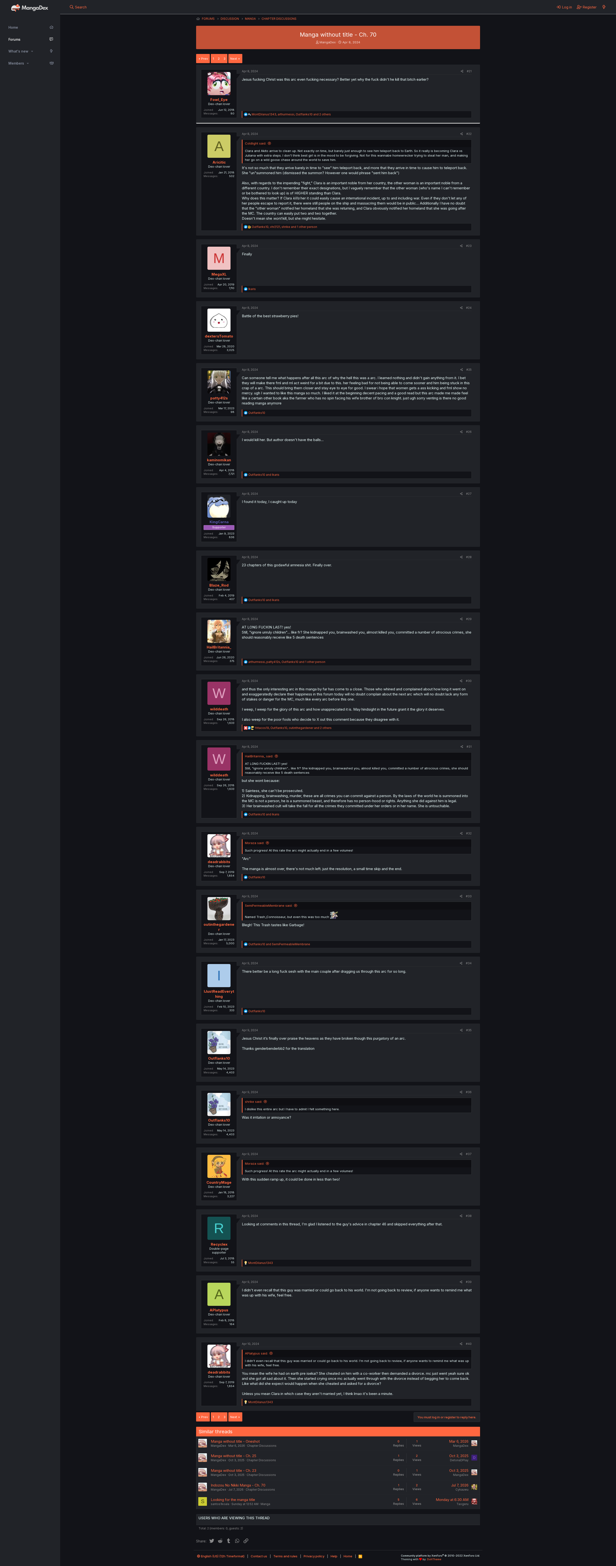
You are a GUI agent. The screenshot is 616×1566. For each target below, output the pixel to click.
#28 (469, 557)
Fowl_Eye (219, 99)
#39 (469, 1282)
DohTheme (434, 1559)
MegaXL (219, 274)
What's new (18, 51)
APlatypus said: (256, 1353)
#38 (469, 1216)
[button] (32, 51)
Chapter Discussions (261, 1445)
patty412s (219, 398)
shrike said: (253, 1101)
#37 (469, 1154)
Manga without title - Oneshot (235, 1441)
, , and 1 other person (284, 227)
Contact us (259, 1556)
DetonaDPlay (459, 1460)
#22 (469, 134)
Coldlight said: (255, 143)
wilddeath (219, 709)
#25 (469, 369)
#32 (469, 833)
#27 (469, 494)
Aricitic (219, 162)
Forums (14, 39)
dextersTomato (219, 336)
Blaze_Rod (219, 585)
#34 (469, 963)
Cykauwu (462, 1489)
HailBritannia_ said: (259, 756)
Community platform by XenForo (440, 1555)
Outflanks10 (219, 1058)
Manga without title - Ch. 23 (233, 1470)
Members (16, 63)
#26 (469, 432)
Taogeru (462, 1504)
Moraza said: (254, 843)
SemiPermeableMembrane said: (268, 905)
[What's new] (604, 7)
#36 (469, 1092)
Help (334, 1556)
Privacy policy (314, 1556)
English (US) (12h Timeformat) (222, 1556)
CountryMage (218, 1182)
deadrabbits (219, 861)
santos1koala (220, 1504)
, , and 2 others (291, 114)
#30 (469, 681)
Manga (265, 1504)
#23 (469, 246)
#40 (469, 1344)
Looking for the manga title (233, 1499)
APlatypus (219, 1310)
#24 (469, 308)
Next (233, 58)
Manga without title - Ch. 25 (233, 1456)
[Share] (462, 71)
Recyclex (219, 1244)
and (263, 474)
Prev (204, 58)
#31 (469, 746)
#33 (469, 896)
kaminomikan (219, 460)
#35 (469, 1030)
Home (13, 27)
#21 (469, 71)
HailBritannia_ (219, 647)
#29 (469, 619)
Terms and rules (285, 1556)
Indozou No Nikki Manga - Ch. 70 (238, 1485)
